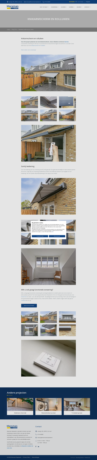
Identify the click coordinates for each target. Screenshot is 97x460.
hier (52, 231)
